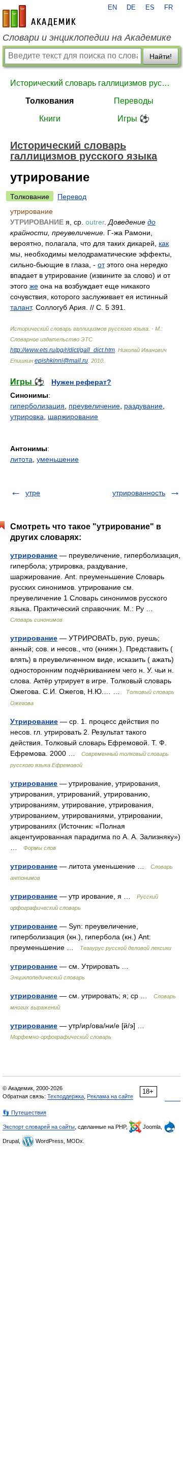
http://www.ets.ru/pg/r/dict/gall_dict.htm (62, 350)
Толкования (49, 101)
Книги (49, 118)
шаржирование (73, 417)
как (164, 243)
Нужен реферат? (81, 382)
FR (168, 7)
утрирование (33, 555)
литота (21, 459)
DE (131, 7)
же (33, 286)
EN (112, 7)
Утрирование (34, 721)
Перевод (71, 197)
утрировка (27, 417)
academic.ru (39, 16)
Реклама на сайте (110, 1096)
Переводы (134, 101)
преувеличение (94, 406)
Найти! (160, 56)
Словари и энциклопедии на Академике (87, 38)
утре (32, 493)
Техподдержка (65, 1096)
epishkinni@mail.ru (61, 360)
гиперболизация (37, 406)
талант (21, 307)
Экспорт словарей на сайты (39, 1127)
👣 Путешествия (24, 1112)
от (101, 265)
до (151, 222)
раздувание (143, 406)
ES (150, 7)
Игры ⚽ (133, 118)
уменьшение (58, 459)
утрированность (138, 493)
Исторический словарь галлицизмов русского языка (91, 83)
